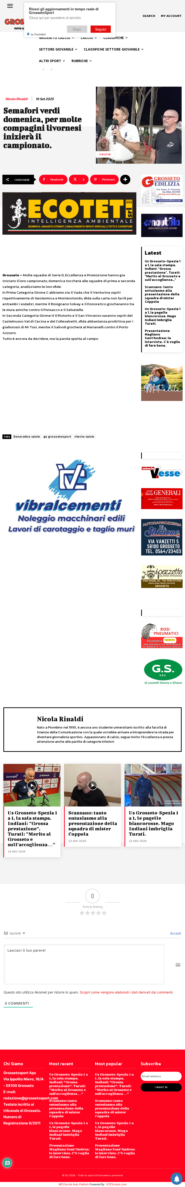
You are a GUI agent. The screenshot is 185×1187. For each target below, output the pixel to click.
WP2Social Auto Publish (74, 1184)
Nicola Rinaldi (16, 99)
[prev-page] (43, 70)
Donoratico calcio (26, 436)
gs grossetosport (57, 436)
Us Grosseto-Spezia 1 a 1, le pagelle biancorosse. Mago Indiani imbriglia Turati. (162, 316)
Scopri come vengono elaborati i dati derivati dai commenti (126, 992)
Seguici (100, 29)
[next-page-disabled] (51, 70)
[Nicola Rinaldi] (21, 729)
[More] (125, 179)
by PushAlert (38, 34)
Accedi (175, 933)
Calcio (105, 154)
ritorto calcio (84, 436)
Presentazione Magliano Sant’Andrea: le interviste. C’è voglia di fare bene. (162, 338)
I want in (161, 1087)
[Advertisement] (69, 388)
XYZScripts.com (116, 1184)
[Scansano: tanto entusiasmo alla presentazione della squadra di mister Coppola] (92, 785)
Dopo (77, 29)
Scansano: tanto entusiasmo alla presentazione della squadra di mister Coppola (162, 294)
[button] (149, 16)
